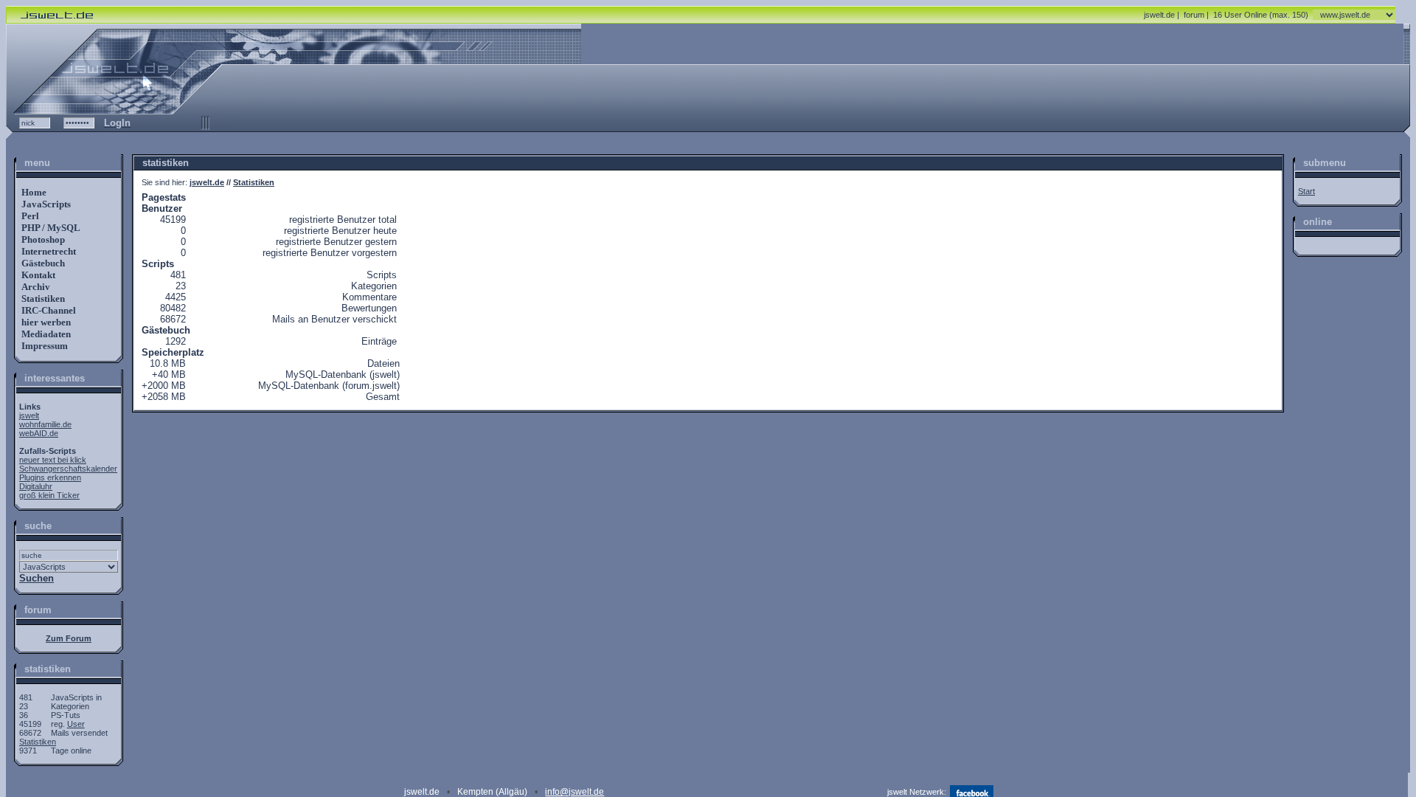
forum (1194, 14)
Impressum (43, 345)
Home (32, 192)
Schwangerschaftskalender (68, 468)
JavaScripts (45, 204)
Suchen (36, 578)
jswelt (29, 415)
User (76, 724)
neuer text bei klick (52, 459)
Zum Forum (68, 638)
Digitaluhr (35, 486)
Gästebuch (42, 263)
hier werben (45, 322)
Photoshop (42, 239)
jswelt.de (1159, 14)
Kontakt (37, 274)
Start (1306, 191)
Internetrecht (47, 251)
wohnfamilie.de (45, 424)
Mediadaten (45, 333)
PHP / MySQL (49, 227)
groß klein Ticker (49, 495)
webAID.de (38, 433)
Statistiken (42, 298)
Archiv (34, 286)
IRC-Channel (47, 310)
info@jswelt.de (574, 792)
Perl (29, 215)
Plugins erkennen (50, 477)
